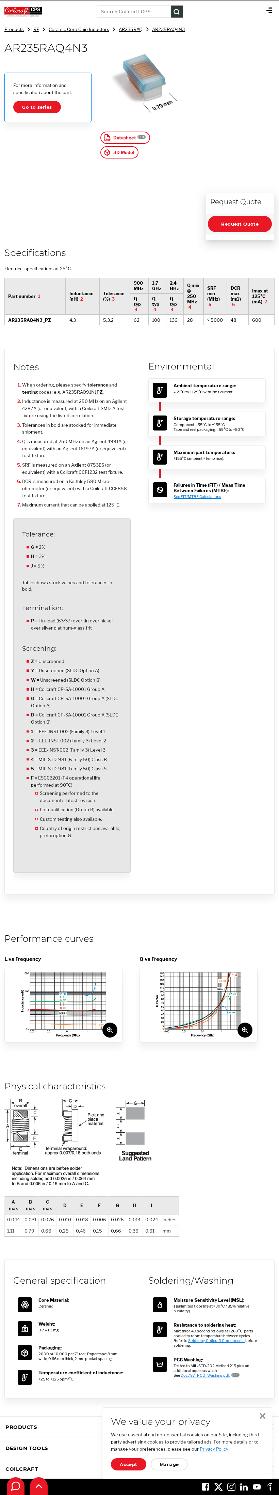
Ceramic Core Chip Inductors (79, 29)
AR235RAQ (131, 29)
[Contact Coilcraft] (15, 1486)
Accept (128, 1464)
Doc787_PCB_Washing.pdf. (205, 1375)
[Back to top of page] (39, 1486)
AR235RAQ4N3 (168, 29)
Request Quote (240, 224)
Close (263, 1416)
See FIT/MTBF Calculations (197, 496)
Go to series (37, 107)
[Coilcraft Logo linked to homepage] (48, 11)
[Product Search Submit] (177, 11)
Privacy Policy (214, 1449)
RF (36, 29)
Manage (169, 1464)
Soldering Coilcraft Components (216, 1340)
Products (14, 29)
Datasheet (124, 137)
